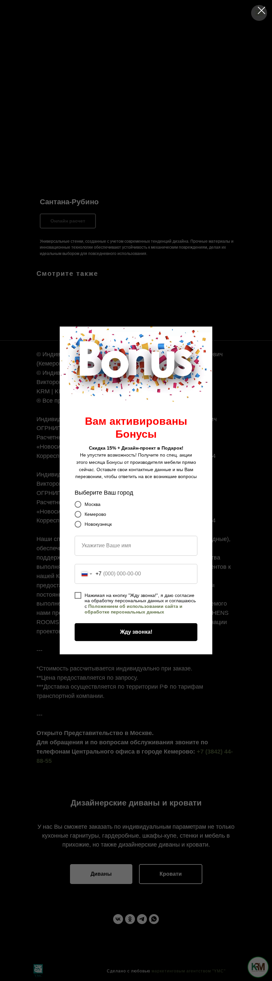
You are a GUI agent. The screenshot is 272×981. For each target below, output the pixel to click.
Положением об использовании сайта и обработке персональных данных (133, 609)
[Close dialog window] (261, 10)
